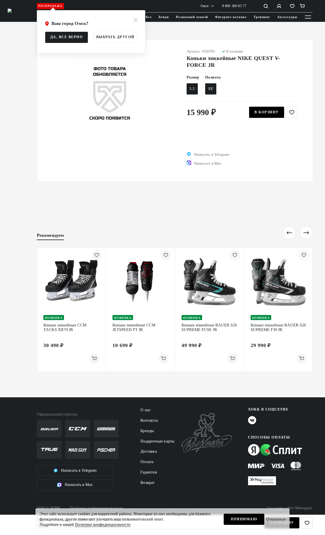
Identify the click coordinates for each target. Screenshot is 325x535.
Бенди (164, 17)
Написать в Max (79, 484)
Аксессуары (287, 17)
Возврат (147, 482)
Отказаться (275, 519)
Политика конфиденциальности (96, 508)
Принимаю (244, 519)
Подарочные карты (157, 441)
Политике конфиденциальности (103, 524)
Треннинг (262, 17)
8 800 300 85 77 (234, 6)
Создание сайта (290, 508)
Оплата (146, 462)
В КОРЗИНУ (266, 112)
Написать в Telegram (78, 470)
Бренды (147, 431)
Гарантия (148, 472)
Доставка (148, 451)
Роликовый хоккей (192, 17)
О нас (145, 410)
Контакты (149, 420)
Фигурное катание (231, 17)
